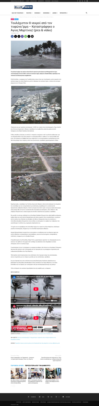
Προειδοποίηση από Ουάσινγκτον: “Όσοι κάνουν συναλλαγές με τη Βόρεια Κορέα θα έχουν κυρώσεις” (50, 359)
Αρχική (12, 17)
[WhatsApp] (25, 36)
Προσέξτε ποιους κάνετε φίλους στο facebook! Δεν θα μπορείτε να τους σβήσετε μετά (37, 343)
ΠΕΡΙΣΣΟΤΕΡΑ (63, 13)
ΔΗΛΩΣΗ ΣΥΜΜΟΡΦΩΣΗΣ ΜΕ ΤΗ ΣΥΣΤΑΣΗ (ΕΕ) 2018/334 (59, 402)
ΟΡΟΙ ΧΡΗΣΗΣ (43, 402)
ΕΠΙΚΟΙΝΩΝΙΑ (47, 1)
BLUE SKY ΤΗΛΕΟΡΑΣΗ (17, 13)
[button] (86, 13)
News (16, 17)
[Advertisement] (61, 7)
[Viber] (22, 36)
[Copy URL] (28, 36)
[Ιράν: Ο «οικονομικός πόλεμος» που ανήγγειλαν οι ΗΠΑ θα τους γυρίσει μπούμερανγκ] (36, 373)
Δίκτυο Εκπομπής (55, 1)
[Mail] (80, 1)
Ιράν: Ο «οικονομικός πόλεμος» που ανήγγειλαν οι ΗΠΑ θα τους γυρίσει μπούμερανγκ (35, 381)
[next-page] (14, 386)
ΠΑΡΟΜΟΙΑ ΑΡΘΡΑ (17, 365)
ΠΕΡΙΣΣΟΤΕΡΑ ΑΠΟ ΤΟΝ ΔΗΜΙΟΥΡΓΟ (37, 365)
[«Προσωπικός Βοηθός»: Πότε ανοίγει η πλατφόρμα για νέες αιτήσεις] (53, 373)
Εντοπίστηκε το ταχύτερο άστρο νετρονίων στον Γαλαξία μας (37, 333)
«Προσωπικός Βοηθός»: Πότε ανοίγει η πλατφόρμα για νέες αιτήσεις (52, 381)
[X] (85, 1)
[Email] (18, 36)
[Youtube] (87, 1)
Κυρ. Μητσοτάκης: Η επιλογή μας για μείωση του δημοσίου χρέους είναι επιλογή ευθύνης (18, 381)
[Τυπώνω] (32, 36)
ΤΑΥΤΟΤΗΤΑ (18, 402)
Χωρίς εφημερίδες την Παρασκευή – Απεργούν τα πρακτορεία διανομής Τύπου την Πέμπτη (22, 358)
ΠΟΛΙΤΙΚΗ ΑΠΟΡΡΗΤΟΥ (76, 402)
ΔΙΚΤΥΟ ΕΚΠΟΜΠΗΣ (27, 402)
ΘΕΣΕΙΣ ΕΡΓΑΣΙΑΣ (33, 1)
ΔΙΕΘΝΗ (55, 13)
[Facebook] (77, 1)
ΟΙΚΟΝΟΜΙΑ (46, 13)
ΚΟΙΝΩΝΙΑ (37, 13)
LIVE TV (27, 1)
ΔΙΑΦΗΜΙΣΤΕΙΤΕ (41, 1)
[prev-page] (12, 386)
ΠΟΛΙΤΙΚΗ (28, 13)
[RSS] (82, 1)
